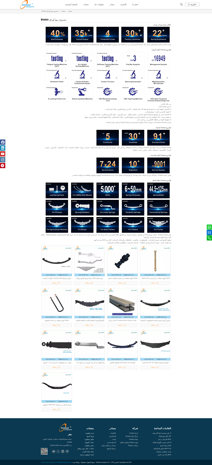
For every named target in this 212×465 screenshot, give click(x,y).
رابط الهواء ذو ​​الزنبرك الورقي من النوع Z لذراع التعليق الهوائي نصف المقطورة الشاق (89, 363)
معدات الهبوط (89, 442)
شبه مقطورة (90, 433)
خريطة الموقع (111, 448)
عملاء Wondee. (133, 439)
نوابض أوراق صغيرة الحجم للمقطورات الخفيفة (155, 320)
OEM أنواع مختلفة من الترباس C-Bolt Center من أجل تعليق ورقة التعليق (155, 279)
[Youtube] (53, 451)
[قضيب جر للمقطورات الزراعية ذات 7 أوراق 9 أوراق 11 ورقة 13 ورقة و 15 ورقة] (57, 345)
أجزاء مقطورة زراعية (87, 455)
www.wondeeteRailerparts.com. (56, 462)
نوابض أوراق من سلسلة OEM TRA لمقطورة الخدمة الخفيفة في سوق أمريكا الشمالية (56, 405)
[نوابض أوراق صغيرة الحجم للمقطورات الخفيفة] (155, 303)
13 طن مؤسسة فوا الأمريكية (161, 433)
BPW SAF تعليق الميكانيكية (162, 448)
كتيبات (114, 439)
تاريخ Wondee (134, 433)
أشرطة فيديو (112, 442)
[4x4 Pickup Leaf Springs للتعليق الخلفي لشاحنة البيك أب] (122, 345)
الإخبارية (123, 4)
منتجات (86, 4)
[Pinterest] (2, 165)
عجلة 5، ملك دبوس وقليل (85, 448)
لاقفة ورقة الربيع (165, 445)
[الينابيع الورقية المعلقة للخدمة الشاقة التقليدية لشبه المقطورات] (89, 303)
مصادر (112, 4)
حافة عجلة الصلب (88, 452)
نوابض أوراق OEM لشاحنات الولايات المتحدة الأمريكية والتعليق (57, 279)
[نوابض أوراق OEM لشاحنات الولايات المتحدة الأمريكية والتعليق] (57, 261)
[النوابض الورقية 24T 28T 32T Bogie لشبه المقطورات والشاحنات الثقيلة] (155, 345)
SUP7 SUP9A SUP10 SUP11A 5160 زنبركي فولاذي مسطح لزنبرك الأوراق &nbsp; (122, 321)
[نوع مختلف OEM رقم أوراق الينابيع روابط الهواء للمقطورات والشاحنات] (89, 261)
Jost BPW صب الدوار (164, 455)
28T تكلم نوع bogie (165, 436)
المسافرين (112, 436)
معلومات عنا (99, 4)
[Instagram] (2, 159)
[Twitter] (58, 451)
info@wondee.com (56, 445)
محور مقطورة (89, 445)
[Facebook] (67, 451)
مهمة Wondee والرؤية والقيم (129, 442)
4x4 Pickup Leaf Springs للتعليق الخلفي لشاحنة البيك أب (122, 363)
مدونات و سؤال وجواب (108, 445)
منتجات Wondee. (133, 445)
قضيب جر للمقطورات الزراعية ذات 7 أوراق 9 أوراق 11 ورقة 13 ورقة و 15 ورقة (56, 363)
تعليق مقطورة (89, 439)
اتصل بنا (135, 4)
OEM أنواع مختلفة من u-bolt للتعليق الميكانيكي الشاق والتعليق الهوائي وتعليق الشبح (57, 321)
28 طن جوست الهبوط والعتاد (162, 442)
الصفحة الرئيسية (71, 4)
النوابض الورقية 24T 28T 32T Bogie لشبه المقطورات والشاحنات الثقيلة (155, 363)
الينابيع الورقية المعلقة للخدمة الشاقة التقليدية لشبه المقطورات (89, 321)
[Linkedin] (62, 451)
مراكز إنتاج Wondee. (131, 436)
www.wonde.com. (47, 462)
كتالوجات (113, 433)
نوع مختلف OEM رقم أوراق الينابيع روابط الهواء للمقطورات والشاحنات (89, 279)
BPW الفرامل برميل (164, 439)
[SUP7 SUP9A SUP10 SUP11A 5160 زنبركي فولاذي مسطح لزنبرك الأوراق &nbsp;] (122, 303)
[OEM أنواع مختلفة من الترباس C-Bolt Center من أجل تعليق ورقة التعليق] (155, 261)
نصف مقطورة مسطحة (163, 452)
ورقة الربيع (90, 436)
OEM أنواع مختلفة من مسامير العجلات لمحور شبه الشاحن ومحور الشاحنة (122, 279)
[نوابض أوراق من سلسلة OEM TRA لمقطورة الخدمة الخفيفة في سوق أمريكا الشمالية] (57, 387)
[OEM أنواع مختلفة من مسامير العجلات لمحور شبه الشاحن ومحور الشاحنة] (122, 261)
